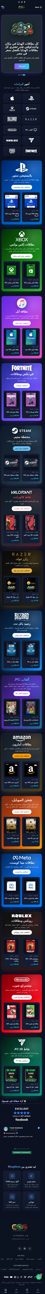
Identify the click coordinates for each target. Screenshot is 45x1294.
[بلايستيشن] (31, 91)
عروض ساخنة (30, 1252)
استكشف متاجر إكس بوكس (21, 249)
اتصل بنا (3, 1262)
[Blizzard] (12, 113)
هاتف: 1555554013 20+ (20, 1229)
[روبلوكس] (12, 134)
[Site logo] (22, 7)
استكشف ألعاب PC (22, 687)
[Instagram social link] (22, 2)
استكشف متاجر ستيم (21, 442)
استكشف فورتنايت (22, 379)
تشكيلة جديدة (19, 1252)
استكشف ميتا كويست (21, 865)
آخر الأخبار (9, 1252)
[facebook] (30, 1242)
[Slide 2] (21, 68)
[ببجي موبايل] (12, 144)
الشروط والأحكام (14, 1262)
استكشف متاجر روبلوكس (22, 926)
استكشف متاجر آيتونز (21, 316)
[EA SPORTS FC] (31, 134)
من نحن (38, 1262)
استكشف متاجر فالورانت (21, 502)
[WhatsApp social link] (19, 2)
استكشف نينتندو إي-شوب (22, 991)
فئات (2, 1252)
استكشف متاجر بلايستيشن (22, 181)
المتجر (39, 1252)
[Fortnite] (31, 144)
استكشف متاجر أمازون (22, 749)
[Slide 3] (18, 68)
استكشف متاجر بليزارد (22, 629)
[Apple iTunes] (12, 91)
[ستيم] (31, 102)
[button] (27, 1290)
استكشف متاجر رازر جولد (22, 564)
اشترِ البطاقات (22, 60)
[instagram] (25, 1242)
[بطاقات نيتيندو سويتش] (12, 123)
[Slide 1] (24, 68)
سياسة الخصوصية (27, 1262)
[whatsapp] (20, 1242)
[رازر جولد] (31, 113)
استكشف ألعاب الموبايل (21, 805)
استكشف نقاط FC (22, 1054)
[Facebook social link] (24, 2)
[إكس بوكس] (12, 102)
